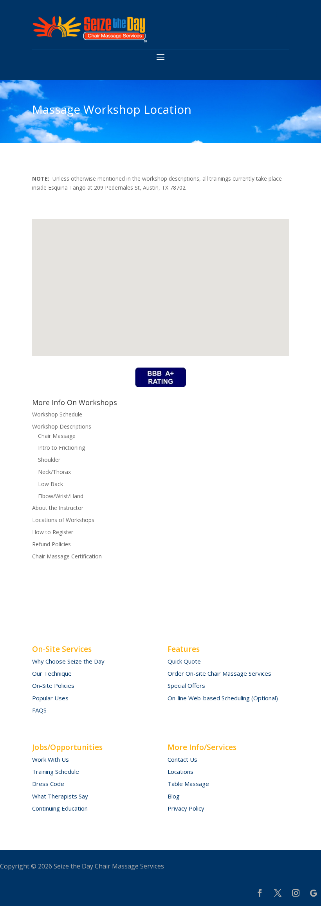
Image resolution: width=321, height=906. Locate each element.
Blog (174, 796)
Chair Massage (57, 436)
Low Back (50, 484)
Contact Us (182, 759)
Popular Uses (50, 698)
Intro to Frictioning (61, 447)
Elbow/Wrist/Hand (60, 496)
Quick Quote (184, 661)
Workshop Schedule (57, 414)
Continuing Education (60, 808)
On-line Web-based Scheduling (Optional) (223, 698)
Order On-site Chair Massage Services (219, 673)
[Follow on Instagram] (295, 893)
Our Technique (52, 673)
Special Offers (186, 685)
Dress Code (48, 784)
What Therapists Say (60, 796)
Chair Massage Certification (67, 556)
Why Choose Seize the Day (68, 661)
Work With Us (50, 759)
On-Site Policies (53, 685)
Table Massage (188, 784)
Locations (180, 771)
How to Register (52, 532)
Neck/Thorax (54, 471)
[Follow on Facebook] (259, 893)
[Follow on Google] (313, 893)
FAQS (39, 710)
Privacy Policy (186, 808)
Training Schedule (55, 771)
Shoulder (49, 459)
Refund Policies (51, 544)
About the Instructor (57, 507)
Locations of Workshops (63, 520)
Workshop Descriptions (61, 426)
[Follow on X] (277, 893)
